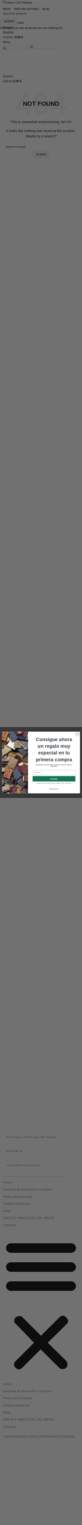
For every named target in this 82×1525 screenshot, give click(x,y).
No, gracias (54, 789)
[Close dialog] (77, 734)
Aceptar (54, 779)
